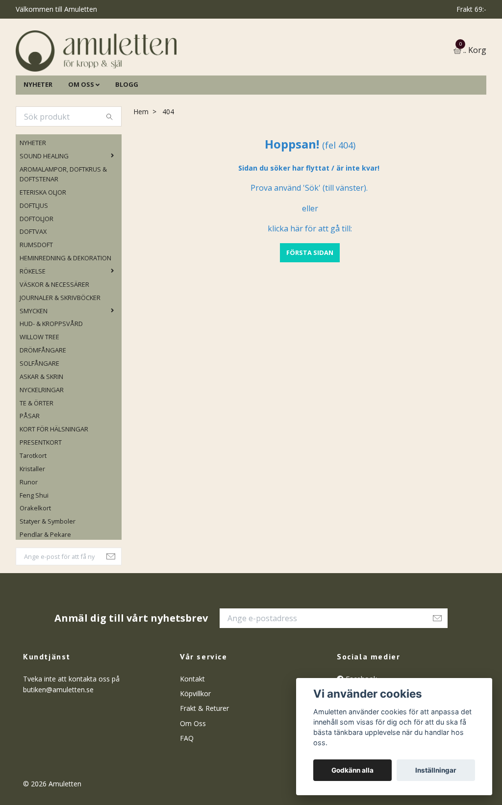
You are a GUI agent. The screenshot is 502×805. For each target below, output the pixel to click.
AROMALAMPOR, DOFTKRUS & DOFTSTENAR (63, 220)
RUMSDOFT (36, 291)
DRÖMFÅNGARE (43, 396)
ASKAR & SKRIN (41, 423)
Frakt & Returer (204, 754)
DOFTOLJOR (36, 265)
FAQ (187, 784)
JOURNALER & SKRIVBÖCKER (60, 344)
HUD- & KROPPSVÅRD (51, 370)
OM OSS (81, 130)
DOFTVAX (33, 278)
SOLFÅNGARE (39, 409)
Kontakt (192, 725)
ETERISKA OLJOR (43, 238)
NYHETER (38, 130)
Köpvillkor (195, 740)
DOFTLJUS (34, 252)
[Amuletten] (187, 74)
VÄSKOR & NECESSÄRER (54, 331)
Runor (29, 528)
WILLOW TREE (39, 383)
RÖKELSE (33, 317)
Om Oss (193, 770)
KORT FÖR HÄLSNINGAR (54, 475)
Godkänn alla (352, 770)
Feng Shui (34, 541)
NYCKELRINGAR (42, 436)
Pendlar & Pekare (45, 581)
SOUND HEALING (44, 202)
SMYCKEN (34, 357)
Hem (141, 158)
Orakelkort (35, 555)
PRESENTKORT (41, 488)
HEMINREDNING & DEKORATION (65, 304)
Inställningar (435, 770)
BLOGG (126, 130)
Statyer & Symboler (47, 567)
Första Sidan (309, 299)
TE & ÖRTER (36, 449)
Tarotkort (33, 502)
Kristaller (32, 515)
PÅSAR (30, 462)
